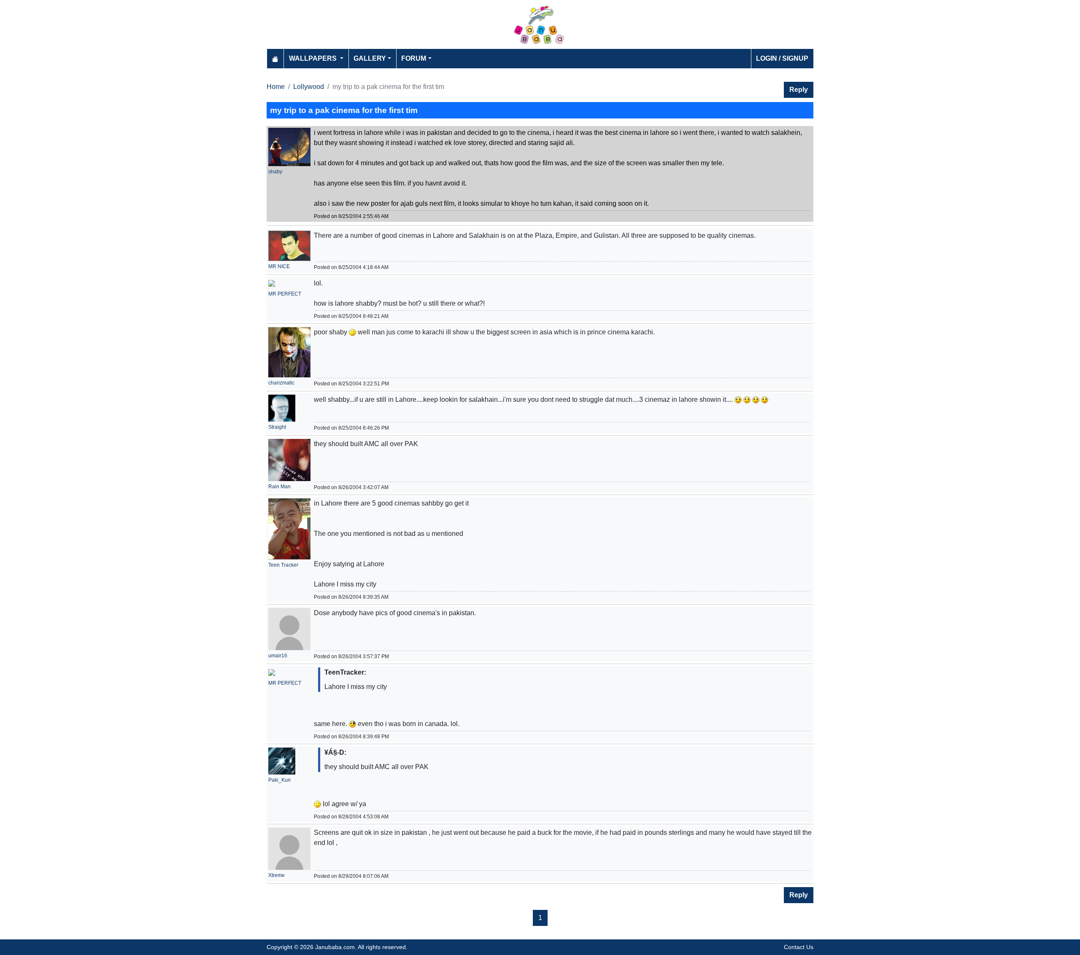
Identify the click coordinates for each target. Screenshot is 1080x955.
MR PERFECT (284, 294)
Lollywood (308, 86)
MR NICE (279, 266)
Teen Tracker (283, 565)
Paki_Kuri (279, 780)
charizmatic (281, 383)
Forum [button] (413, 58)
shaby (275, 172)
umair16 (277, 656)
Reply (798, 89)
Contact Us (798, 947)
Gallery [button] (370, 58)
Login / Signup (782, 58)
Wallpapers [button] (313, 58)
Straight (277, 427)
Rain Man (279, 487)
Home (276, 86)
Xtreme (276, 875)
